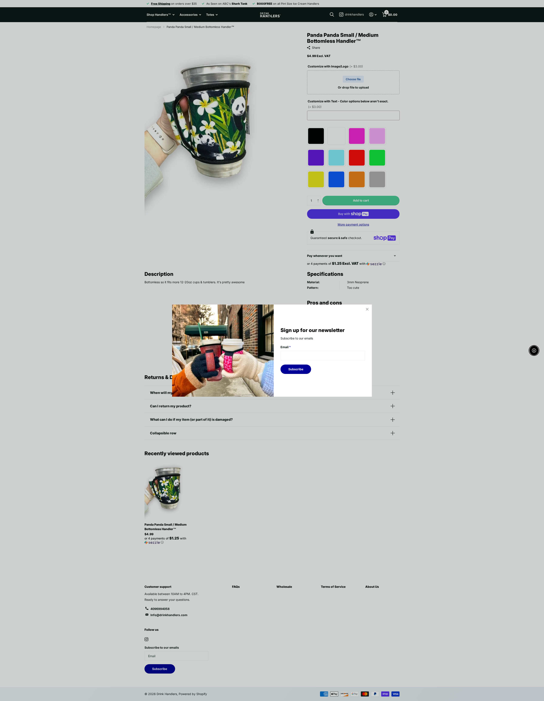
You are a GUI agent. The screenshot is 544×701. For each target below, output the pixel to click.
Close (367, 309)
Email (285, 347)
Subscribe (295, 369)
